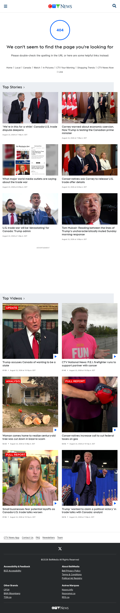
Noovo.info (67, 589)
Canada (27, 67)
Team (60, 537)
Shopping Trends (86, 67)
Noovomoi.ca (68, 593)
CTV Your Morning (65, 67)
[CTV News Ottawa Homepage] (60, 6)
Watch (37, 67)
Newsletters (48, 537)
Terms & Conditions (72, 574)
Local (17, 67)
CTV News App (11, 537)
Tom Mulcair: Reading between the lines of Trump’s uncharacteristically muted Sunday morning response (89, 231)
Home (9, 67)
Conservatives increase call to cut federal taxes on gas (88, 437)
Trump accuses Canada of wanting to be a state (29, 364)
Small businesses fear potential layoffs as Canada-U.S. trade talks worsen (28, 511)
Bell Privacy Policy (71, 570)
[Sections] (5, 6)
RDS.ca (65, 597)
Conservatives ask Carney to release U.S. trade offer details (87, 180)
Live (61, 71)
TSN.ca (7, 597)
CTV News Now (106, 67)
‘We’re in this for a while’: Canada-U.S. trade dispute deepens (29, 128)
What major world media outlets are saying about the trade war (29, 180)
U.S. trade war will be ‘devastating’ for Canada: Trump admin (25, 229)
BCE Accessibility (12, 570)
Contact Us (27, 537)
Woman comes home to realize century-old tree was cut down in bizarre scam (29, 437)
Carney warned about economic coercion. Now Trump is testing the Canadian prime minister (88, 130)
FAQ (38, 537)
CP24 (6, 589)
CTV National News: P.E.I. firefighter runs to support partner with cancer (89, 364)
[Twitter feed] (60, 548)
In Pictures (48, 67)
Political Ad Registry (72, 578)
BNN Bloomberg (12, 593)
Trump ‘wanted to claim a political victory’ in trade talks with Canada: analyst (89, 511)
